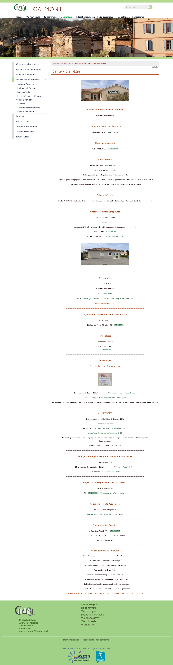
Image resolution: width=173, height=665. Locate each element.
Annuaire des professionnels (82, 63)
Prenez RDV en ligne (114, 236)
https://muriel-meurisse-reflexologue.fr (104, 433)
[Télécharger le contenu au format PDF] (155, 67)
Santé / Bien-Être (25, 100)
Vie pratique (66, 17)
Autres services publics (26, 74)
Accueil (19, 17)
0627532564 (107, 350)
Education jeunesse (85, 17)
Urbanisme (139, 17)
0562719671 (113, 132)
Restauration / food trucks (29, 96)
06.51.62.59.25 (92, 428)
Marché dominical (24, 121)
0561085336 (107, 222)
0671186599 (102, 393)
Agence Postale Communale (28, 69)
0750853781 (119, 325)
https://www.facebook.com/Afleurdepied (109, 398)
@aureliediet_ (124, 298)
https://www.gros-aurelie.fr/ (89, 298)
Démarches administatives (28, 64)
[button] (158, 67)
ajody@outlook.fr (125, 467)
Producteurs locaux (26, 111)
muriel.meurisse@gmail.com (113, 428)
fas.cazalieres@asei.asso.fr (113, 493)
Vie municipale (33, 17)
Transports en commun (26, 126)
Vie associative (106, 17)
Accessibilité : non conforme (96, 639)
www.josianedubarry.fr (111, 472)
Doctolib (112, 170)
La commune (50, 17)
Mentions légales (71, 639)
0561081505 (115, 531)
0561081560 (113, 149)
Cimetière (20, 116)
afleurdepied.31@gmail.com (123, 393)
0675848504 (115, 166)
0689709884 (108, 467)
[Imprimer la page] (153, 67)
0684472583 (131, 227)
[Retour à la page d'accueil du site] (18, 8)
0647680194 (111, 232)
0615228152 (92, 201)
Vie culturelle (124, 17)
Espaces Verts (23, 92)
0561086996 (93, 493)
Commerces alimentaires (28, 107)
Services (21, 104)
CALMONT (47, 9)
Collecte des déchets (25, 131)
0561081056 (91, 514)
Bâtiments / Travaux (26, 88)
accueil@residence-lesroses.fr (113, 514)
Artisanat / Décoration (27, 84)
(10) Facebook (109, 298)
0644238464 (107, 293)
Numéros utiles (22, 137)
